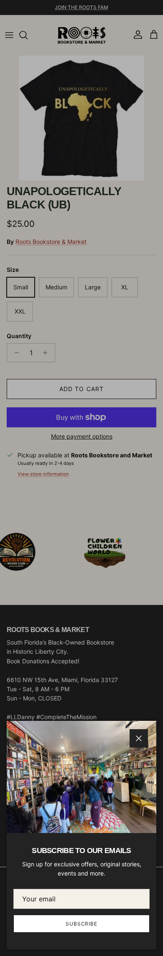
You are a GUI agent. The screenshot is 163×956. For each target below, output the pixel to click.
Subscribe (82, 924)
